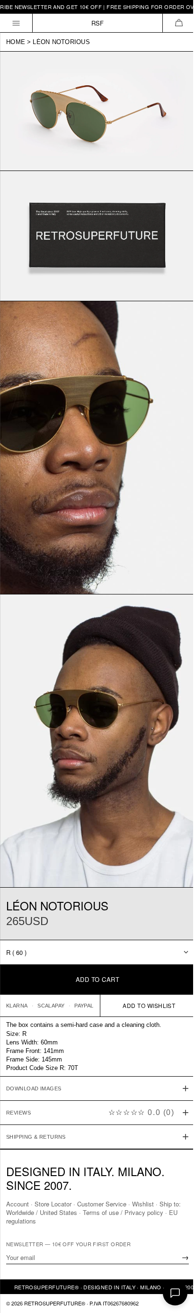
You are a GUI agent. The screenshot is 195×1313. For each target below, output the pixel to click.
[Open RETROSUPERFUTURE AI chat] (175, 1293)
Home (15, 41)
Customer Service (101, 1203)
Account (17, 1203)
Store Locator (53, 1203)
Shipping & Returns (36, 1106)
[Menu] (16, 23)
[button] (178, 23)
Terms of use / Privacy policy (123, 1212)
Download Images (34, 1058)
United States (58, 1212)
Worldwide (20, 1212)
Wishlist (143, 1203)
